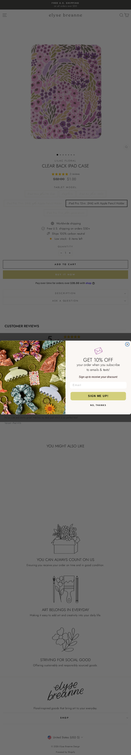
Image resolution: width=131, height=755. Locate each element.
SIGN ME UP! (98, 396)
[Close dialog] (127, 344)
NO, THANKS (98, 405)
